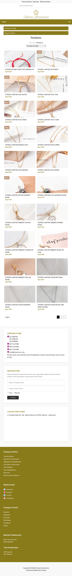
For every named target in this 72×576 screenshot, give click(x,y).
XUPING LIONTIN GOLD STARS (15, 120)
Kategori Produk (35, 28)
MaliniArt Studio (40, 570)
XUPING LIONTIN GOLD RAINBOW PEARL (52, 195)
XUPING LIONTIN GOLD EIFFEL (16, 94)
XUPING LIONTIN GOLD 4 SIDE (48, 120)
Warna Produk (35, 33)
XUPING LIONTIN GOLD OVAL (48, 94)
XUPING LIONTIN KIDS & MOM (48, 145)
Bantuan (7, 473)
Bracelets (7, 515)
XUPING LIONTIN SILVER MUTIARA (50, 277)
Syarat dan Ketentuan (11, 459)
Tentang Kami (9, 456)
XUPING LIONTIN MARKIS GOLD (16, 145)
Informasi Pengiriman (12, 464)
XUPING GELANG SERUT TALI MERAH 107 (19, 69)
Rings (6, 526)
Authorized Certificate (11, 475)
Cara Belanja (8, 467)
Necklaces (7, 520)
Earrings (7, 517)
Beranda (32, 43)
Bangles (6, 512)
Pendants (7, 523)
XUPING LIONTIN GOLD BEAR (48, 69)
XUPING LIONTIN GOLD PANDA (48, 170)
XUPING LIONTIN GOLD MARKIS (16, 170)
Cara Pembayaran (10, 470)
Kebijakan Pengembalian (12, 462)
